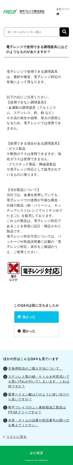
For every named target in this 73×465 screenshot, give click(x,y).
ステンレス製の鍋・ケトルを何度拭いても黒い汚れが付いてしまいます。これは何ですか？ (38, 381)
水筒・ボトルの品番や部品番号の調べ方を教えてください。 (38, 423)
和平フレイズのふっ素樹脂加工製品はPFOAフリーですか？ (37, 410)
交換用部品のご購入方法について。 (35, 368)
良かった (29, 317)
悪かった (29, 331)
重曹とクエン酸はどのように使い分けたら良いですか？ (38, 397)
